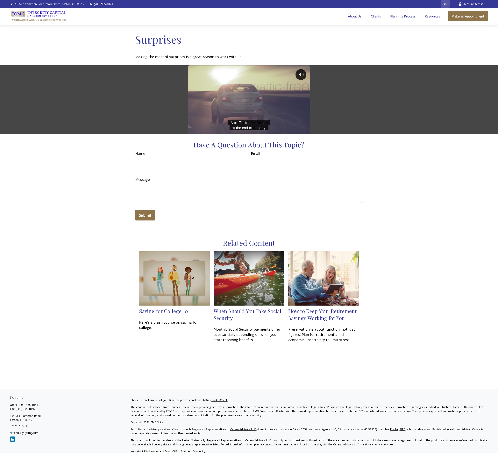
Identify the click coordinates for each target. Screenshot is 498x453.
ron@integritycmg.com (24, 433)
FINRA (394, 429)
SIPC (402, 429)
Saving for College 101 (164, 311)
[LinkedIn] (445, 4)
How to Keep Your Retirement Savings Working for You (322, 314)
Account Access (473, 4)
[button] (354, 16)
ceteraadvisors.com (380, 444)
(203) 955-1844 (103, 4)
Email (255, 153)
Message (142, 179)
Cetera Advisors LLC (243, 429)
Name (140, 153)
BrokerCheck (219, 400)
